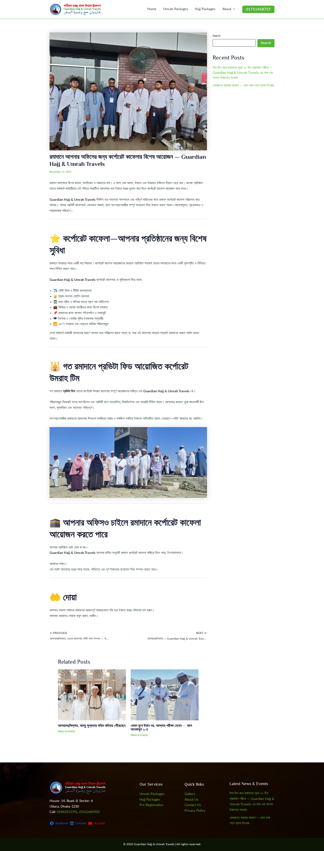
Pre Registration (151, 805)
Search (216, 36)
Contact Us (192, 805)
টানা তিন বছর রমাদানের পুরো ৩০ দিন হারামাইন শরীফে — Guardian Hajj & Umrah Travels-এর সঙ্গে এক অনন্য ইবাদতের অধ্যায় (243, 73)
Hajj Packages (205, 9)
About (226, 9)
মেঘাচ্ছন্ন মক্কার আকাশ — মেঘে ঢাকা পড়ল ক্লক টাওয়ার (243, 85)
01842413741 (67, 812)
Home (151, 9)
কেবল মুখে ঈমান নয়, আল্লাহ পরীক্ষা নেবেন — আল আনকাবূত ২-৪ (161, 727)
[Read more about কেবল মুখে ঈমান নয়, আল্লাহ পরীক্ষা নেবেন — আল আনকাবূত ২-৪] (165, 694)
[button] (233, 9)
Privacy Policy (194, 810)
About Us (191, 799)
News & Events (66, 731)
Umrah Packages (175, 9)
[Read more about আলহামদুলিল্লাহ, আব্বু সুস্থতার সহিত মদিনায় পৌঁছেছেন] (92, 694)
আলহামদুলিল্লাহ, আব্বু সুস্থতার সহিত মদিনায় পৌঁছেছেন (91, 725)
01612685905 (89, 812)
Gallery (189, 794)
